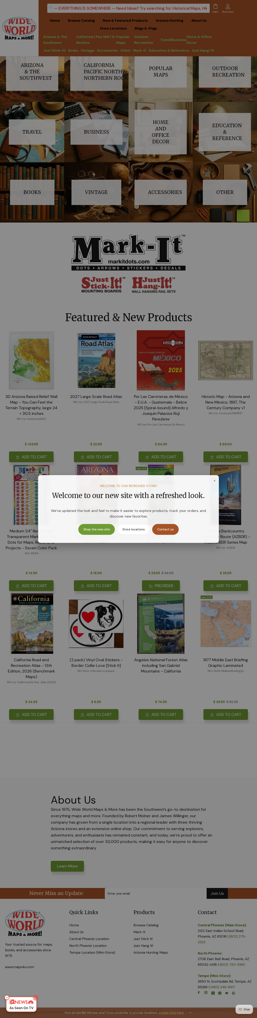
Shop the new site (96, 529)
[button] (21, 1004)
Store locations (133, 529)
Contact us (165, 529)
